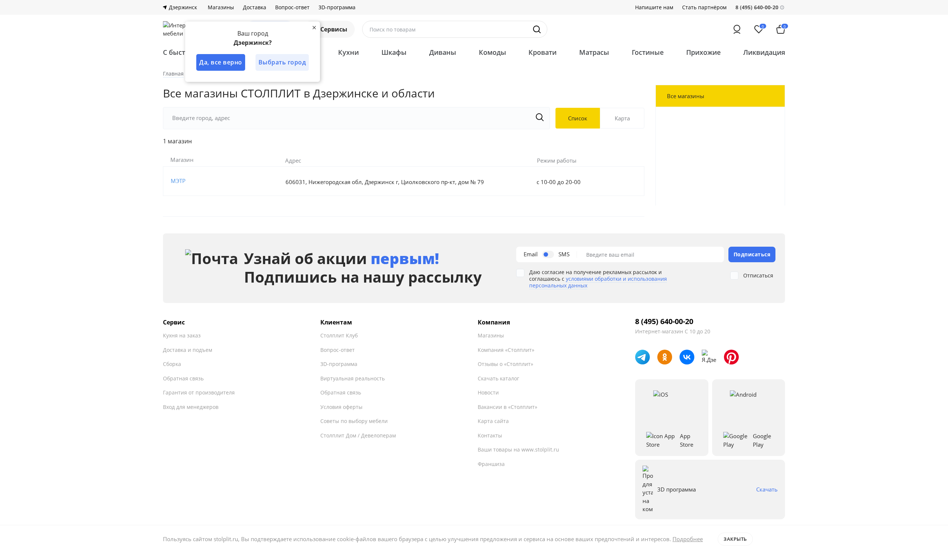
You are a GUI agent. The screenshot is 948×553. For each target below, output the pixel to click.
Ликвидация (764, 52)
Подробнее (687, 539)
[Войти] (736, 29)
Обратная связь (183, 378)
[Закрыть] (314, 27)
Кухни (348, 52)
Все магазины (685, 96)
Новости (488, 392)
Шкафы (394, 52)
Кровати (542, 52)
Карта (622, 118)
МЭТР (178, 180)
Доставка (254, 7)
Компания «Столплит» (506, 349)
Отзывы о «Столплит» (505, 363)
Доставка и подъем (187, 349)
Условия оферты (341, 406)
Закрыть (735, 539)
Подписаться (752, 254)
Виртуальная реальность (352, 378)
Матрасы (594, 52)
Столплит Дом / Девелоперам (358, 435)
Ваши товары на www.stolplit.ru (518, 449)
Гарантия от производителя (199, 392)
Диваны (442, 52)
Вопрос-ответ (292, 7)
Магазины (221, 7)
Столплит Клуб (339, 335)
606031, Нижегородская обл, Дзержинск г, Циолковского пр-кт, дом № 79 (385, 182)
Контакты (490, 435)
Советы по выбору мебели (354, 420)
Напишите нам (654, 7)
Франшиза (491, 463)
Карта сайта (493, 420)
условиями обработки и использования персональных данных (598, 282)
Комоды (492, 52)
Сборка (172, 363)
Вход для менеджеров (190, 406)
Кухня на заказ (182, 335)
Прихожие (703, 52)
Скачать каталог (498, 378)
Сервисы (333, 29)
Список (577, 118)
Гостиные (648, 52)
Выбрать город (282, 62)
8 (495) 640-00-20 (664, 321)
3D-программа (337, 7)
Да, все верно (220, 62)
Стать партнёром (704, 7)
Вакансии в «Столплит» (507, 406)
